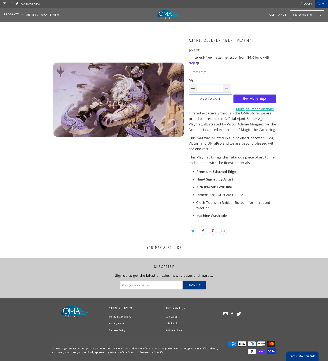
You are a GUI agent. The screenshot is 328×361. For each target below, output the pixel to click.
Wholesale (172, 323)
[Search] (319, 14)
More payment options (255, 109)
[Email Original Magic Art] (4, 3)
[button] (14, 14)
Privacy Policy (117, 323)
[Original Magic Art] (166, 15)
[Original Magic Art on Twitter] (16, 3)
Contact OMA (30, 3)
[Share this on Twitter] (193, 230)
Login (308, 3)
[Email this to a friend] (223, 230)
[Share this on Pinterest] (213, 230)
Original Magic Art (71, 348)
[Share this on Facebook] (203, 230)
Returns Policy (117, 330)
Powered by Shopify (151, 352)
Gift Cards (171, 316)
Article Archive (174, 330)
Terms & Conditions (120, 316)
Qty (191, 80)
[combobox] (307, 14)
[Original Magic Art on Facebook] (10, 3)
